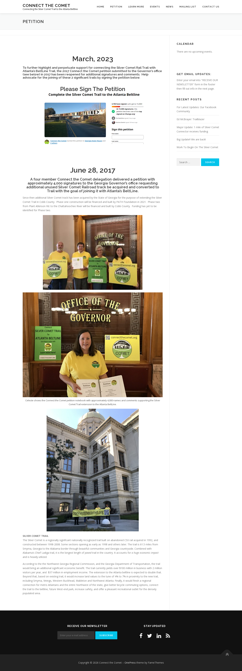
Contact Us (210, 6)
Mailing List (187, 6)
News (169, 6)
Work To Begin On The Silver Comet (197, 147)
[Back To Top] (227, 654)
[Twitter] (149, 635)
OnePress (130, 662)
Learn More (136, 6)
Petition (116, 6)
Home (100, 6)
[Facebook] (140, 635)
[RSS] (168, 635)
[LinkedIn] (159, 635)
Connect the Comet (46, 5)
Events (155, 6)
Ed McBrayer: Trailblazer (190, 119)
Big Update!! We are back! (191, 139)
